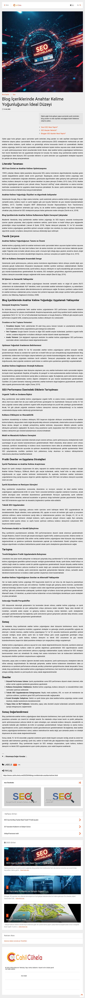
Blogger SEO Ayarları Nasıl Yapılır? (53, 134)
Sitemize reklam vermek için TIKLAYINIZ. (15, 941)
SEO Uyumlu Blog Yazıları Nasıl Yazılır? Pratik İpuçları (30, 863)
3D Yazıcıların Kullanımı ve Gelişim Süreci (25, 891)
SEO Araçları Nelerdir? (49, 130)
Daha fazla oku (24, 870)
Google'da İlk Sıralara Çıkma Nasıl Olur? (21, 802)
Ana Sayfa (5, 94)
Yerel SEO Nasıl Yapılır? (49, 127)
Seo (14, 94)
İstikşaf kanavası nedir (16, 919)
